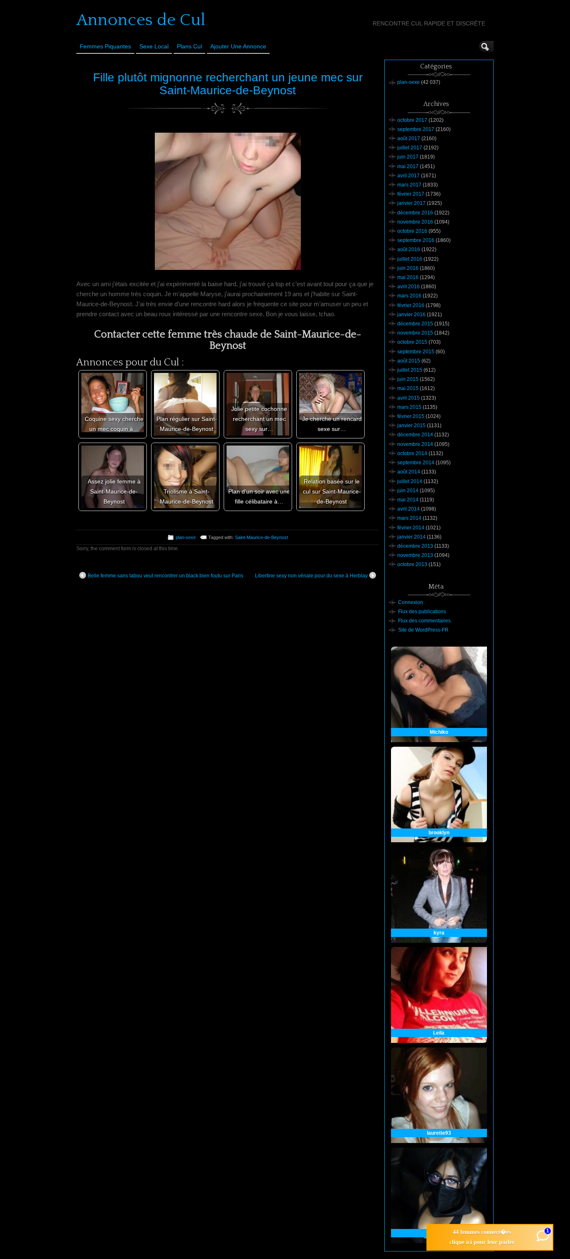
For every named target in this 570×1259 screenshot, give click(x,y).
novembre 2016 (415, 222)
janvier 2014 (411, 537)
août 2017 (408, 138)
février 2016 (410, 305)
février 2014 (410, 528)
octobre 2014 (412, 453)
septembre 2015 (415, 352)
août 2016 (408, 249)
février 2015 (410, 416)
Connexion (410, 602)
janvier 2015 (411, 425)
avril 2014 (408, 509)
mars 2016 (409, 296)
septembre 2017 (415, 129)
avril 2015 (408, 398)
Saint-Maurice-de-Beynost (261, 537)
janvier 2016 (411, 314)
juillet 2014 (409, 481)
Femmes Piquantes (105, 46)
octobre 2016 (412, 231)
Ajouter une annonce (238, 46)
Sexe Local (154, 46)
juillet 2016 (409, 259)
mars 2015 (409, 407)
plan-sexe (186, 537)
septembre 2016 (415, 240)
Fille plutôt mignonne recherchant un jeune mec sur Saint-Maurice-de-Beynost (228, 84)
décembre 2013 (415, 546)
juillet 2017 (409, 148)
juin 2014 (408, 491)
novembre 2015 (415, 333)
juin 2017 (408, 157)
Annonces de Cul (140, 20)
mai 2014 (408, 500)
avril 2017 (408, 176)
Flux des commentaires (424, 621)
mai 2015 (408, 388)
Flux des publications (422, 611)
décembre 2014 (415, 435)
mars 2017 (409, 185)
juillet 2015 (409, 370)
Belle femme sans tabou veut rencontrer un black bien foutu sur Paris (165, 576)
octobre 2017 (412, 120)
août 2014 (408, 472)
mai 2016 (408, 277)
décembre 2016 (415, 213)
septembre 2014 (415, 463)
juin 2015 (408, 379)
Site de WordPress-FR (423, 630)
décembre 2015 (415, 324)
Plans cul (189, 46)
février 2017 (410, 194)
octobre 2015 (412, 342)
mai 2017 (408, 166)
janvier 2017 (411, 203)
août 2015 (408, 361)
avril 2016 (408, 287)
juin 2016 (408, 268)
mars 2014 (409, 518)
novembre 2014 (415, 444)
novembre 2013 (415, 555)
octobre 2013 (412, 564)
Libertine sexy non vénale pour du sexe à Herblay (311, 576)
